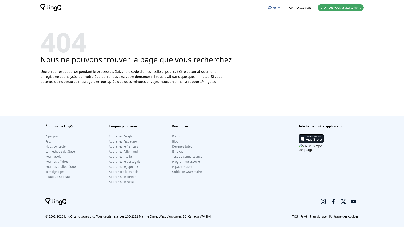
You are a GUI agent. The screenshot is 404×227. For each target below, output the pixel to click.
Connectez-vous (300, 7)
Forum (176, 136)
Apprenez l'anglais (122, 136)
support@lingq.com (203, 81)
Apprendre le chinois (123, 172)
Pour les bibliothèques (61, 167)
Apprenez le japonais (124, 167)
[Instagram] (323, 202)
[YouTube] (353, 202)
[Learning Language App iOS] (311, 138)
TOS (295, 216)
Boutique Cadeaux (58, 177)
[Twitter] (343, 202)
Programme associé (186, 162)
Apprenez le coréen (122, 177)
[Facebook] (333, 202)
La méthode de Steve (60, 151)
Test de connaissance (187, 156)
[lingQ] (50, 7)
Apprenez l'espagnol (123, 141)
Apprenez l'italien (121, 156)
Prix (48, 141)
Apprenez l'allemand (123, 151)
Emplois (177, 151)
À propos (51, 136)
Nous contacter (56, 146)
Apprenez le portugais (124, 162)
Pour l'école (53, 156)
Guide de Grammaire (187, 172)
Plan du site (318, 216)
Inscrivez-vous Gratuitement (341, 7)
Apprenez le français (123, 146)
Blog (175, 141)
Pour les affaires (56, 162)
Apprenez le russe (121, 182)
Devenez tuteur (183, 146)
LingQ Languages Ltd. (79, 216)
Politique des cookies (344, 216)
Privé (303, 216)
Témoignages (54, 172)
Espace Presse (182, 167)
